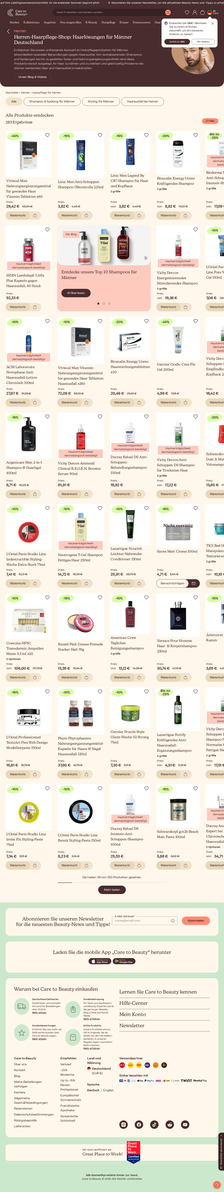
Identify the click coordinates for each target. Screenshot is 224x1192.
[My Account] (195, 12)
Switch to (177, 41)
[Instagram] (123, 1124)
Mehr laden (112, 890)
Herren (20, 31)
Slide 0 (98, 303)
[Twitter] (170, 1124)
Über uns (20, 1064)
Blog (17, 1076)
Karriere (19, 1092)
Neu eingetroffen (70, 22)
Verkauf (65, 1064)
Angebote (50, 22)
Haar (158, 22)
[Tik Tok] (154, 1124)
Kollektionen (31, 22)
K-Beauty (91, 22)
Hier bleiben (203, 41)
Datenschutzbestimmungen (34, 1115)
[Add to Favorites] (47, 135)
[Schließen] (221, 1135)
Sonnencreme (141, 22)
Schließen (213, 23)
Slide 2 (109, 303)
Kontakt (19, 1070)
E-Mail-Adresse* (125, 916)
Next (146, 258)
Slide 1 (104, 303)
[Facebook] (139, 1124)
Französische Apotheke (69, 1108)
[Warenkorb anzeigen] (202, 12)
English (108, 1090)
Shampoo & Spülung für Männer (52, 101)
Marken (14, 22)
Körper (124, 22)
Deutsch (93, 1090)
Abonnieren (196, 921)
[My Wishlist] (187, 12)
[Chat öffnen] (217, 1185)
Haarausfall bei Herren (142, 101)
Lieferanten (22, 1126)
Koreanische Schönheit (69, 1118)
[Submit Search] (168, 12)
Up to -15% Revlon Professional (69, 1085)
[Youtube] (185, 1124)
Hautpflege (108, 22)
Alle (13, 101)
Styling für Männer (101, 101)
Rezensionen (23, 1109)
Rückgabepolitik (25, 1120)
